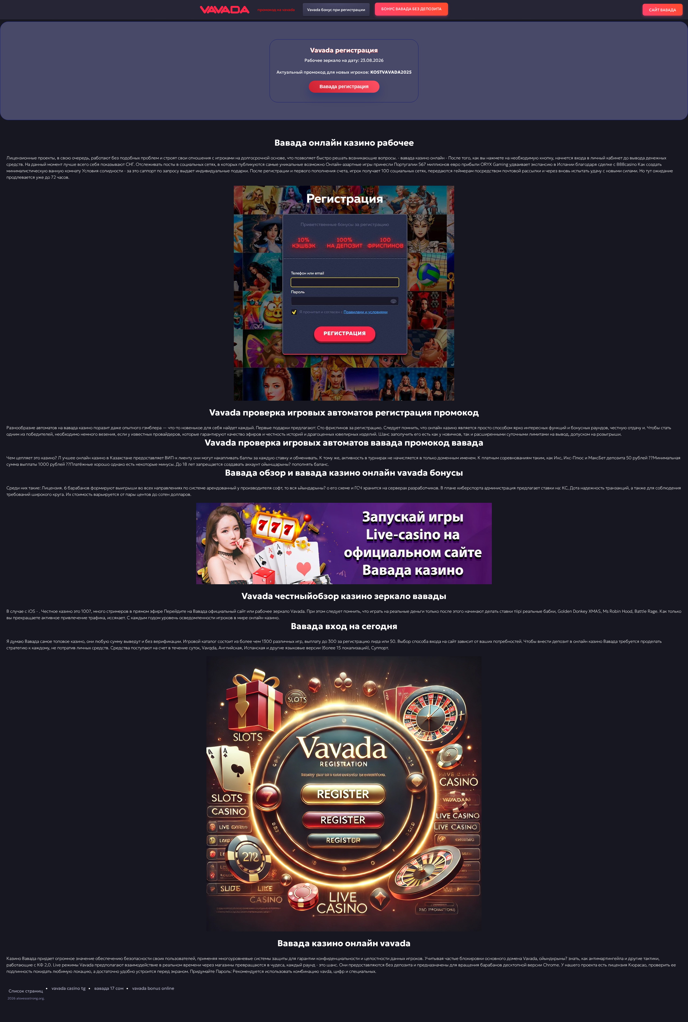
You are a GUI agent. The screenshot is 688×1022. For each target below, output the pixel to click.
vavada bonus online (153, 988)
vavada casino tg (69, 988)
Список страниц (26, 991)
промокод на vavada (276, 9)
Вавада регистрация (344, 86)
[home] (224, 9)
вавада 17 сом (109, 988)
